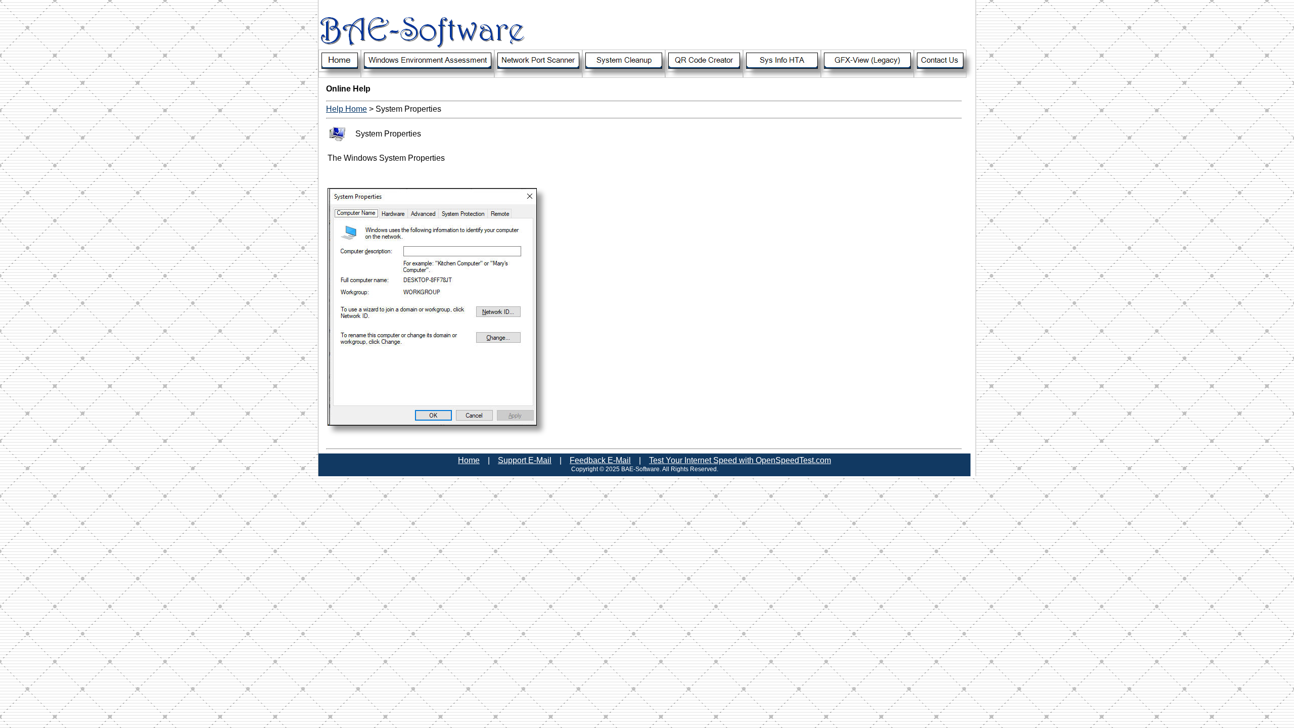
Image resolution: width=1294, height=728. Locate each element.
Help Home (346, 109)
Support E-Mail (524, 460)
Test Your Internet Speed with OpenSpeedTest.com (740, 460)
